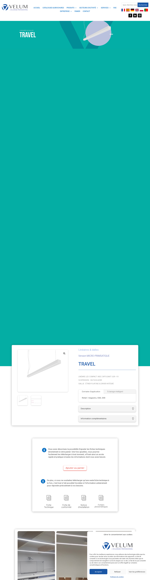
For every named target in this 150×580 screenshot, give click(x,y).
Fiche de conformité (66, 506)
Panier (77, 11)
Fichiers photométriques (101, 506)
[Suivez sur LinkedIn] (135, 15)
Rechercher (143, 5)
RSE (114, 8)
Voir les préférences (137, 571)
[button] (64, 353)
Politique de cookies (117, 577)
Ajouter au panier (75, 467)
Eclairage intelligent (115, 391)
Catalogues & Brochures (53, 8)
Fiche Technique (49, 506)
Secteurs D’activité (87, 8)
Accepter (98, 571)
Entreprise (65, 11)
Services (105, 8)
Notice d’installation (83, 506)
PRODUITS (70, 8)
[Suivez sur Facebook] (130, 15)
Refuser (117, 571)
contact (86, 11)
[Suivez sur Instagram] (140, 15)
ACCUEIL (37, 8)
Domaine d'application (91, 391)
